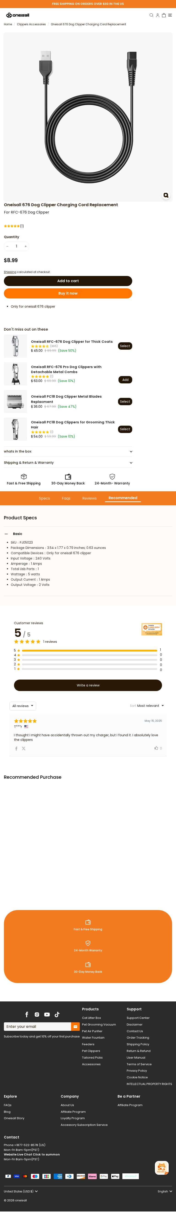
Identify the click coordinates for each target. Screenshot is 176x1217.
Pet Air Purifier (92, 1031)
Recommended (123, 497)
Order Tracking (138, 1037)
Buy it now (68, 293)
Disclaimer (135, 1024)
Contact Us (135, 1031)
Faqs (66, 498)
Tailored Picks (92, 1057)
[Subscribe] (75, 1026)
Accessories (91, 1064)
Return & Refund (139, 1051)
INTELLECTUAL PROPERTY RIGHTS (149, 1084)
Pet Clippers (91, 1051)
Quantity (11, 237)
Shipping (10, 272)
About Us (67, 1105)
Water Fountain (93, 1037)
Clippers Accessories (31, 24)
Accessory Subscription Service (84, 1125)
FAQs (7, 1105)
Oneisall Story (14, 1118)
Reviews (89, 498)
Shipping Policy (138, 1044)
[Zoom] (166, 195)
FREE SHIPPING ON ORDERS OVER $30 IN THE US (88, 4)
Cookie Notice (137, 1077)
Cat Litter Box (91, 1018)
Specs (44, 498)
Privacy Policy (137, 1070)
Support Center (138, 1018)
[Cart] (164, 15)
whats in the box (17, 451)
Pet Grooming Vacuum (99, 1024)
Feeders (88, 1044)
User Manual (136, 1057)
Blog (7, 1112)
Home (8, 24)
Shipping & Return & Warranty (29, 462)
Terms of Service (139, 1064)
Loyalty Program (73, 1118)
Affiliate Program (73, 1112)
